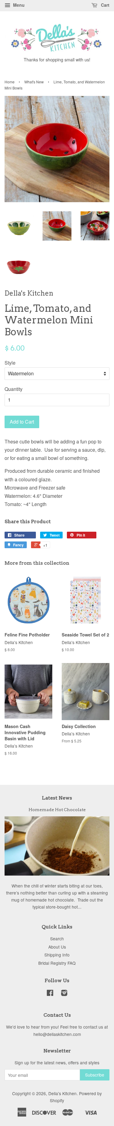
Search (57, 938)
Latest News (57, 798)
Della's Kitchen (62, 1093)
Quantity (13, 388)
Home (10, 81)
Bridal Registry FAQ (57, 963)
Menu (18, 5)
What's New (34, 81)
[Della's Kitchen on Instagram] (64, 994)
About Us (57, 947)
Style (10, 362)
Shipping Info (57, 955)
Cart (104, 5)
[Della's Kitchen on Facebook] (50, 994)
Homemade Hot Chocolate (57, 809)
